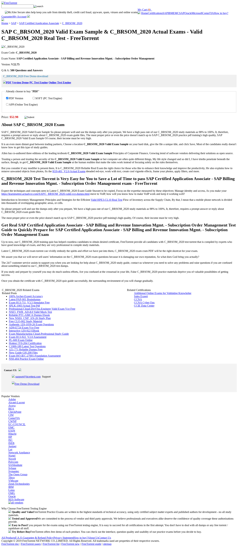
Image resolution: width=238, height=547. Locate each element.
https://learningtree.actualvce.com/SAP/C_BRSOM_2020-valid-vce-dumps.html (45, 193)
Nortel (11, 455)
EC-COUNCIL (17, 424)
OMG (11, 493)
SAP (165, 13)
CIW (11, 415)
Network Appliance (19, 452)
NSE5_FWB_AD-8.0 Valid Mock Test (30, 311)
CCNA (138, 299)
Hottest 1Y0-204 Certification (25, 343)
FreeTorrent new (70, 543)
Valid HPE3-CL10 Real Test (106, 199)
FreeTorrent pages (31, 543)
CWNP (12, 421)
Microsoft (197, 13)
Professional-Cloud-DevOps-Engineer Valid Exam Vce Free (42, 308)
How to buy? (221, 13)
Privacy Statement (63, 537)
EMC (176, 13)
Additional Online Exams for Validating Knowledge (162, 293)
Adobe (12, 399)
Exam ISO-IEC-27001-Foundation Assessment (35, 355)
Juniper (12, 446)
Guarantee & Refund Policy (38, 537)
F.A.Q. (19, 537)
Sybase (12, 468)
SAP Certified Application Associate (39, 23)
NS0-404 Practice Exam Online (26, 358)
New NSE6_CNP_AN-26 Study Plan (30, 318)
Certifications (155, 13)
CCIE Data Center (144, 305)
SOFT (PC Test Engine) (48, 98)
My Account (19, 16)
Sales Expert (141, 296)
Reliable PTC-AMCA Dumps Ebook (29, 315)
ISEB (11, 443)
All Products (8, 537)
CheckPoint (14, 411)
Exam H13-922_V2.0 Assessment (27, 336)
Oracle (188, 13)
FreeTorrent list (51, 543)
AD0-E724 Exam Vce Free (24, 327)
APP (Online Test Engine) (23, 104)
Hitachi (12, 433)
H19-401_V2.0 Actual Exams (68, 171)
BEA (11, 408)
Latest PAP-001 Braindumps (24, 299)
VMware (13, 480)
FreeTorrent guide (91, 543)
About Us (93, 537)
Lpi (10, 449)
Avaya (12, 405)
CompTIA (208, 13)
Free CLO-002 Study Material (25, 321)
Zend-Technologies (19, 483)
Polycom (13, 461)
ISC (10, 440)
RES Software (16, 499)
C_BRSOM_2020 (72, 23)
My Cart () (145, 9)
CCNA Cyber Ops (144, 302)
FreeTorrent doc (10, 543)
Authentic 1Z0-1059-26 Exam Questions (31, 324)
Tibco (11, 477)
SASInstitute (15, 465)
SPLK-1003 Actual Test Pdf (24, 305)
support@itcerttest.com (28, 376)
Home (144, 13)
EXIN (11, 430)
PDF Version (16, 98)
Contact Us (105, 537)
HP (10, 436)
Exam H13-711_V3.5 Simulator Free (29, 302)
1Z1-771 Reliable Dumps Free (26, 349)
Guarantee (7, 16)
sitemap (107, 543)
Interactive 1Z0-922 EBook (24, 330)
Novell (12, 458)
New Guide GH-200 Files (23, 352)
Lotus (11, 490)
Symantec (13, 471)
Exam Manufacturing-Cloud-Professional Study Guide (39, 333)
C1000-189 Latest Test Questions (27, 346)
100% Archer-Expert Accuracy (26, 296)
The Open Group (17, 474)
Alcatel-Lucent (16, 402)
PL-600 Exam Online (21, 340)
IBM (170, 13)
